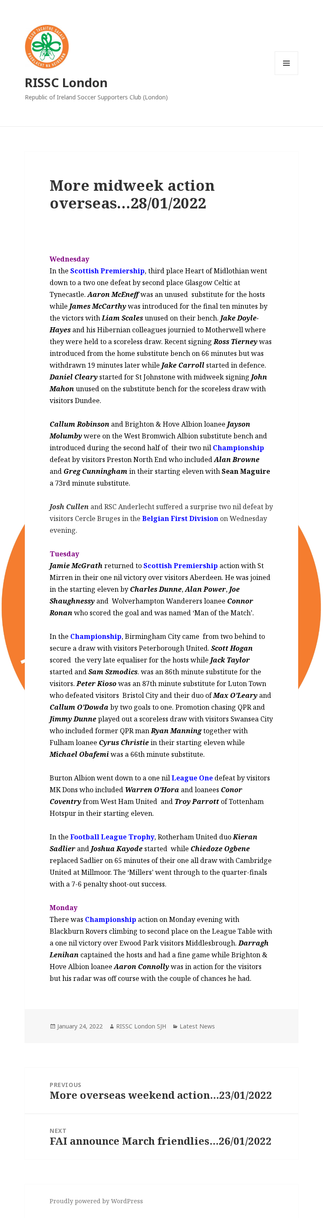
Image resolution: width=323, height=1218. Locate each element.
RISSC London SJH (141, 1026)
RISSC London (66, 82)
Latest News (197, 1026)
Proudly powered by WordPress (96, 1201)
